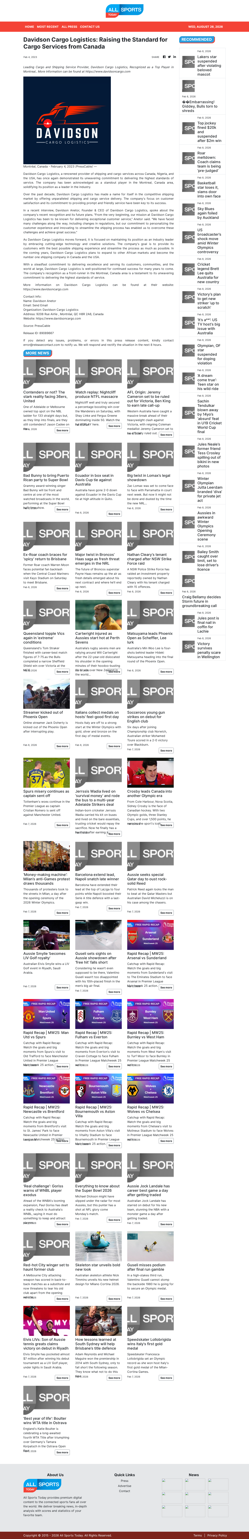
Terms (197, 1535)
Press (124, 1481)
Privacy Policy (217, 1535)
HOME (29, 26)
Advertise (124, 1486)
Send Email (40, 305)
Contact (124, 1491)
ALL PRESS (69, 26)
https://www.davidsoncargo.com (45, 289)
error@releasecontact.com (41, 345)
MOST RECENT (48, 26)
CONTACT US (90, 26)
